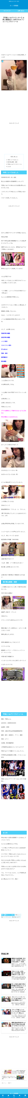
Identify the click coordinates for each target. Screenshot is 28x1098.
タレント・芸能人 (10, 914)
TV (3, 914)
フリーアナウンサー (7, 917)
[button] (25, 547)
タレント (19, 914)
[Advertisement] (14, 38)
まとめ (9, 166)
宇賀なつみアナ (17, 917)
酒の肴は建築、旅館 (12, 162)
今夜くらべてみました (12, 159)
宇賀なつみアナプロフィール (14, 164)
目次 (12, 156)
